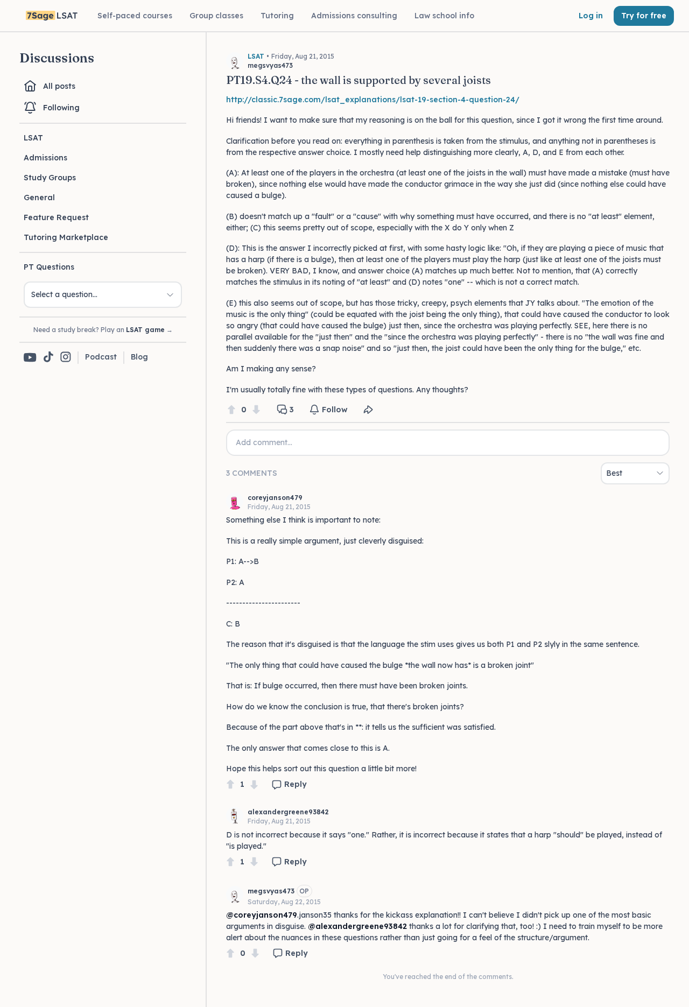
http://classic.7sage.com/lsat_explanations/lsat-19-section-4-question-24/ (372, 99)
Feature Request (56, 217)
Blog (139, 357)
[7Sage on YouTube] (30, 357)
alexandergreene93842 (288, 812)
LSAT (33, 138)
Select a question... (64, 294)
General (39, 197)
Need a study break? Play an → (103, 330)
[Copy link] (368, 409)
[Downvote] (256, 410)
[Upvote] (231, 410)
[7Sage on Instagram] (65, 357)
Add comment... (264, 442)
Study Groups (50, 177)
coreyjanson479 (275, 498)
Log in (591, 15)
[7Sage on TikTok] (48, 357)
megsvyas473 (271, 891)
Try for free (643, 15)
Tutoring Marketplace (66, 237)
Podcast (101, 357)
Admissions (45, 158)
